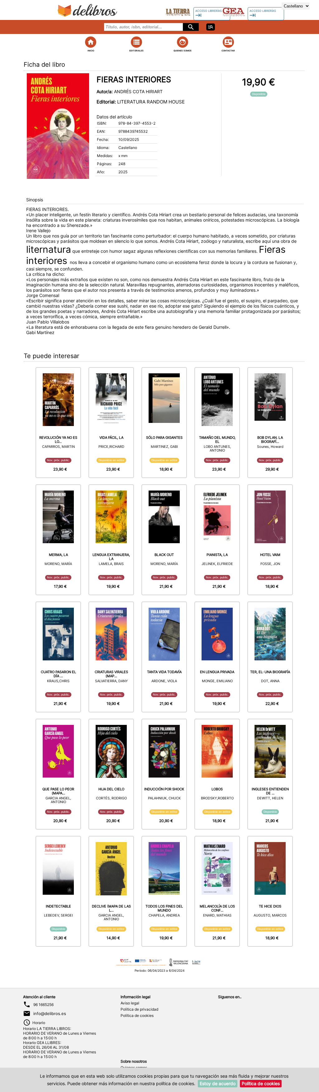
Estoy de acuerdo (218, 1083)
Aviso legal (130, 1003)
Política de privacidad (139, 1009)
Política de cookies (137, 1015)
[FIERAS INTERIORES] (58, 126)
